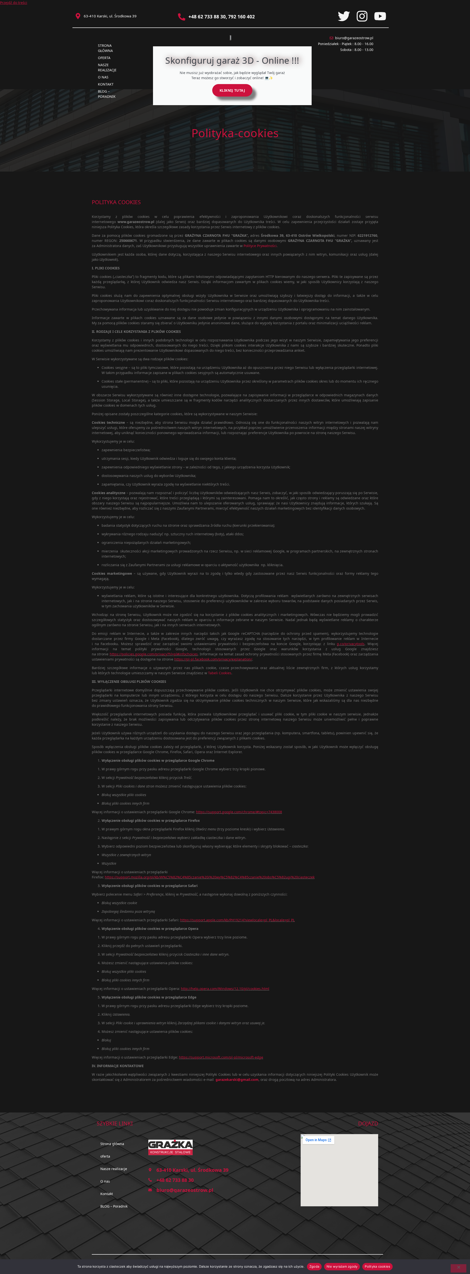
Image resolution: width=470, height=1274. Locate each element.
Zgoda (314, 1266)
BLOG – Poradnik (107, 94)
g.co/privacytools (350, 643)
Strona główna (105, 48)
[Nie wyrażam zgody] (458, 1268)
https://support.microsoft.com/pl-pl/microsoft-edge (221, 1057)
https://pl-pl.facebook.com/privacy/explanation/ (213, 659)
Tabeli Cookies (219, 673)
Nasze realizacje (107, 67)
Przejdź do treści (13, 2)
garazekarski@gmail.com (237, 1079)
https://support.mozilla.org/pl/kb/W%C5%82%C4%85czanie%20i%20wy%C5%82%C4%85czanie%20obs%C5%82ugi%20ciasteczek (210, 877)
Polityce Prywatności (260, 245)
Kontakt (106, 84)
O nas (103, 77)
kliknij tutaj (232, 90)
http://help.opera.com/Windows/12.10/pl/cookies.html (225, 988)
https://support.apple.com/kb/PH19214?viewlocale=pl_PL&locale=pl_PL (237, 920)
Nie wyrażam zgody (342, 1266)
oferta (104, 57)
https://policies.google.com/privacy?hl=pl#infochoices (154, 654)
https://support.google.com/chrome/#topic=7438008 (239, 812)
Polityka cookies (377, 1266)
